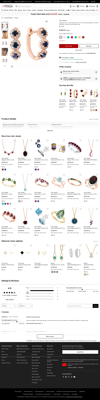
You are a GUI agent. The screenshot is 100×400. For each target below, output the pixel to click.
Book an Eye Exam (36, 377)
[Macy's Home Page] (7, 6)
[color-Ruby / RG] (96, 110)
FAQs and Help (5, 348)
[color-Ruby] (3, 169)
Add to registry (79, 50)
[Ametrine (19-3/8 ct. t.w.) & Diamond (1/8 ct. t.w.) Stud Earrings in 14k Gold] (58, 148)
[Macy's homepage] (2, 17)
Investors (49, 357)
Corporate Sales (50, 351)
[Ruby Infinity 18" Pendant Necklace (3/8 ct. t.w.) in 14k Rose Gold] (91, 148)
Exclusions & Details (72, 367)
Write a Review (10, 299)
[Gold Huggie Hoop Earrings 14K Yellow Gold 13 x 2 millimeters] (41, 253)
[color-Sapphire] (5, 169)
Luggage (66, 14)
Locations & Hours (36, 351)
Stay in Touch (35, 368)
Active (60, 14)
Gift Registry (34, 382)
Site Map (49, 370)
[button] (25, 44)
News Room (49, 367)
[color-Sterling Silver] (88, 274)
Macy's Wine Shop (36, 362)
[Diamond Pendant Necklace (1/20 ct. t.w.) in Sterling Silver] (91, 253)
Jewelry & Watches (8, 17)
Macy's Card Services (21, 360)
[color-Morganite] (22, 201)
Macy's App (34, 354)
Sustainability (50, 372)
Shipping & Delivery (6, 362)
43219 (72, 57)
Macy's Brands (35, 360)
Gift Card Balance (21, 357)
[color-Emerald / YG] (3, 204)
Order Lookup (5, 354)
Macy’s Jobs (49, 364)
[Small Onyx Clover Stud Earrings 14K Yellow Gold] (25, 253)
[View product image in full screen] (12, 66)
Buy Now (88, 46)
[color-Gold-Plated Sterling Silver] (85, 274)
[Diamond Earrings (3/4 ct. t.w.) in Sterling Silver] (74, 253)
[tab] (5, 26)
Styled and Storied (51, 375)
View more (50, 130)
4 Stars (27, 290)
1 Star (27, 299)
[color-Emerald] (52, 272)
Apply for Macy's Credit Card (23, 348)
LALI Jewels (62, 20)
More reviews (50, 336)
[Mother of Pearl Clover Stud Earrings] (9, 253)
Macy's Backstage (36, 357)
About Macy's (50, 348)
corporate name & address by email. (74, 396)
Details (68, 30)
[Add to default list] (66, 90)
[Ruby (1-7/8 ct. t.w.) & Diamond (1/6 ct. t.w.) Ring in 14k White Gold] (74, 148)
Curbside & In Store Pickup (38, 348)
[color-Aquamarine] (19, 201)
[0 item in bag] (97, 6)
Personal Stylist (35, 365)
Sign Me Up (80, 352)
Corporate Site (50, 354)
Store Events (34, 371)
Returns (3, 360)
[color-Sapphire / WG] (5, 204)
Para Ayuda (4, 357)
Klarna (3, 351)
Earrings (16, 17)
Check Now (80, 367)
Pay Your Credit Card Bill (22, 362)
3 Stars (27, 293)
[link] (63, 103)
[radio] (91, 110)
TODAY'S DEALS (7, 1)
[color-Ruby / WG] (94, 110)
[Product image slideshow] (29, 44)
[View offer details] (78, 72)
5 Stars (28, 287)
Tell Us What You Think (37, 379)
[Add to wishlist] (46, 22)
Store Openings (35, 374)
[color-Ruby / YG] (91, 110)
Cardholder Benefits (21, 351)
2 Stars (28, 296)
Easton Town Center (81, 62)
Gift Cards (19, 354)
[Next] (96, 93)
